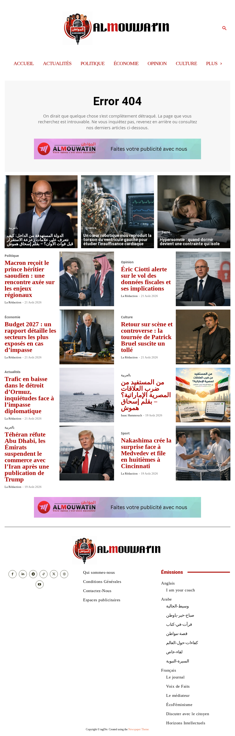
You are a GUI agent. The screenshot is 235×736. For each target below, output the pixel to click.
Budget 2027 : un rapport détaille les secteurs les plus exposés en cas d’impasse (30, 337)
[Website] (64, 574)
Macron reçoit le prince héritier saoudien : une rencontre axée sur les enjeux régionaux (30, 278)
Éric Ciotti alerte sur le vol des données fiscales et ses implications (146, 279)
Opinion (127, 262)
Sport (125, 433)
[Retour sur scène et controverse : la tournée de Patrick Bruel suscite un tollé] (203, 337)
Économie (12, 317)
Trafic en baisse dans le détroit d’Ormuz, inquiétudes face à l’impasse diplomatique (29, 395)
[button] (224, 28)
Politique (12, 255)
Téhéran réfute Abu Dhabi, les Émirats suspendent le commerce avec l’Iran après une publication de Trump (27, 457)
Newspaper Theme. (138, 729)
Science (90, 228)
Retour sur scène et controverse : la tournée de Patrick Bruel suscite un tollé (147, 337)
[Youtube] (40, 584)
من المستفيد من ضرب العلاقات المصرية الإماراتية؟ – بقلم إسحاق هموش (146, 395)
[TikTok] (43, 574)
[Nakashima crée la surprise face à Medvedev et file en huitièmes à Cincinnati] (203, 453)
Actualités (12, 371)
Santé (166, 232)
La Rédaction (13, 302)
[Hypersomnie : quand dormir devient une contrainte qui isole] (193, 211)
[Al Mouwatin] (117, 28)
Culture (127, 317)
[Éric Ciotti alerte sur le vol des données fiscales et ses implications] (203, 279)
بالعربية (13, 228)
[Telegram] (33, 574)
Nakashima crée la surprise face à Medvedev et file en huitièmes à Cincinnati (146, 453)
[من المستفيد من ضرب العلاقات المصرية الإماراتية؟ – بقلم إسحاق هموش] (203, 395)
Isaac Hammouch (131, 415)
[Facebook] (12, 574)
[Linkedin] (23, 574)
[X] (54, 574)
